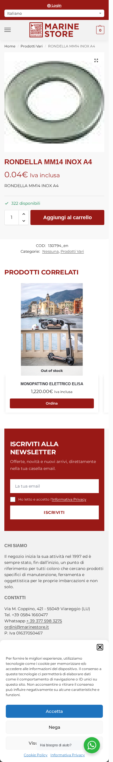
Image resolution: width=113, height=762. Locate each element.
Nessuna (50, 251)
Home (9, 46)
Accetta (54, 711)
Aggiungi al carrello (67, 217)
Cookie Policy (36, 755)
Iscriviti (54, 512)
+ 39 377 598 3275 (44, 620)
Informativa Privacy (67, 755)
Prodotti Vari (32, 46)
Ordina (52, 403)
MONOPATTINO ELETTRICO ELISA (52, 384)
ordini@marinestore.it (26, 627)
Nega (54, 727)
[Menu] (13, 30)
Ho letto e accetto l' (52, 499)
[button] (100, 647)
